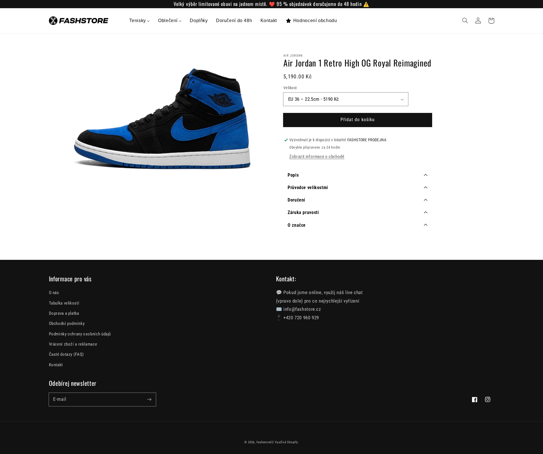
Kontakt (56, 364)
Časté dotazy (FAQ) (66, 354)
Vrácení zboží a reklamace (73, 344)
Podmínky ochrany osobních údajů (80, 334)
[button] (465, 20)
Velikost (290, 88)
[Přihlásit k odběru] (149, 399)
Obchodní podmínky (67, 323)
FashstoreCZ (265, 442)
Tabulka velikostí (64, 303)
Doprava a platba (64, 313)
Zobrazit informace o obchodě (316, 156)
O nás (54, 292)
